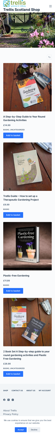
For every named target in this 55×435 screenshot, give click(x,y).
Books (6, 130)
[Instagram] (13, 400)
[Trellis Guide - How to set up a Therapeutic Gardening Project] (27, 166)
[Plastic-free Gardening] (27, 246)
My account (45, 390)
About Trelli (9, 410)
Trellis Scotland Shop (21, 9)
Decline (34, 430)
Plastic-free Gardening (16, 275)
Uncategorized (17, 130)
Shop (5, 390)
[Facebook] (4, 400)
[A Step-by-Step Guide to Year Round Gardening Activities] (27, 87)
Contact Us (17, 390)
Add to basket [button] (13, 135)
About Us (30, 390)
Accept (21, 430)
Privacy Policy (10, 414)
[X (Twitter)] (8, 400)
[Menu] (50, 6)
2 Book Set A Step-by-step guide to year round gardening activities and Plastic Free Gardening (26, 355)
